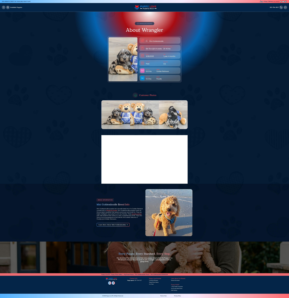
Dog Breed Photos (129, 274)
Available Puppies (16, 7)
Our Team (151, 284)
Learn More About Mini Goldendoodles (112, 225)
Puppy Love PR (105, 274)
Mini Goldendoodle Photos (142, 274)
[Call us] (281, 7)
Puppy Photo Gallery (116, 274)
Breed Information (175, 280)
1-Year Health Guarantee (177, 286)
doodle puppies (137, 214)
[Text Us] (285, 7)
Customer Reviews (153, 280)
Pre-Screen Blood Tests (176, 288)
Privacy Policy (177, 295)
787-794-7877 (274, 7)
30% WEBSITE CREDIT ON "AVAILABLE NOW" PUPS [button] (16, 1)
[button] (281, 1)
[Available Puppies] (8, 7)
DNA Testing (174, 290)
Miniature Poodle (111, 210)
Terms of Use (163, 295)
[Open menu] (3, 7)
